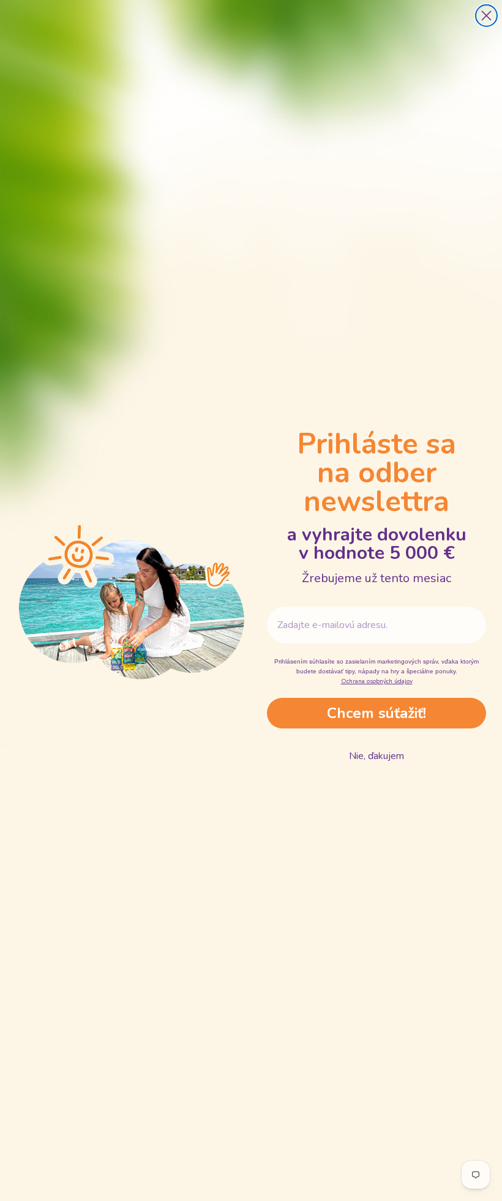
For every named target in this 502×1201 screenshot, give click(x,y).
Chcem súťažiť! (376, 713)
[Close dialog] (486, 15)
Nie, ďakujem (376, 756)
